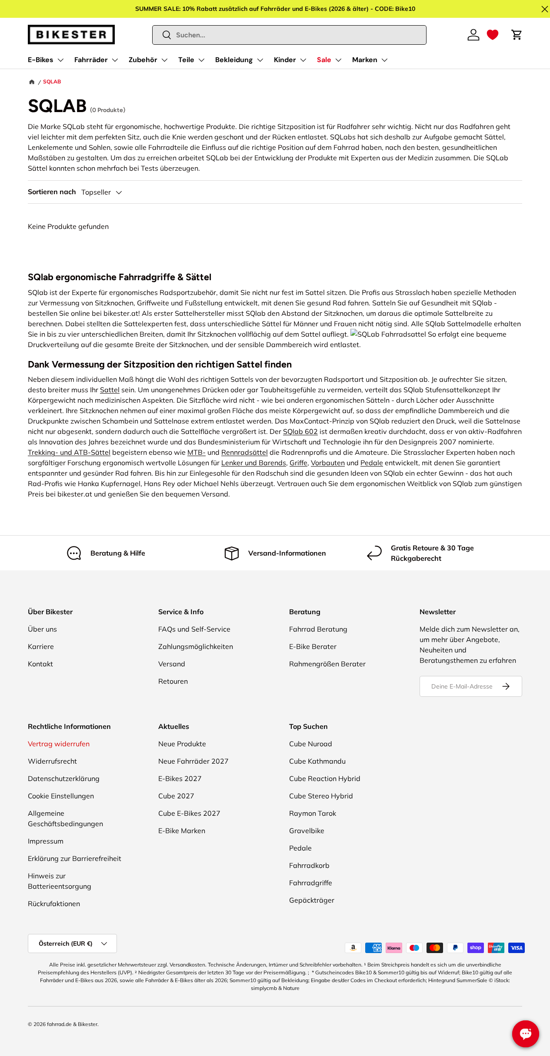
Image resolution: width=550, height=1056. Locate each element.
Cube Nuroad (310, 743)
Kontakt (40, 663)
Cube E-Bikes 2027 (189, 813)
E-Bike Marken (181, 830)
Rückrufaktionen (54, 903)
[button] (492, 34)
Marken (364, 59)
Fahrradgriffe (310, 882)
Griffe (298, 462)
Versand (171, 663)
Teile (186, 59)
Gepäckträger (311, 900)
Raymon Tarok (312, 813)
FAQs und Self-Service (194, 629)
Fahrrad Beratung (318, 629)
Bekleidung (234, 59)
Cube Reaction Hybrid (324, 778)
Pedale (371, 462)
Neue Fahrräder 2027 (193, 761)
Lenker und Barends (253, 462)
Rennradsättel (244, 452)
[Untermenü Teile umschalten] (201, 60)
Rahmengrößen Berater (327, 663)
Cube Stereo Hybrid (321, 795)
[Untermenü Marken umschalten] (384, 60)
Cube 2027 (176, 795)
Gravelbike (306, 830)
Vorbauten (328, 462)
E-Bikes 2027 (180, 778)
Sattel (110, 389)
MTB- (196, 452)
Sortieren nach (52, 192)
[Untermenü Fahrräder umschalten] (115, 60)
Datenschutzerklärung (64, 778)
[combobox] (289, 35)
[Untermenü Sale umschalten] (338, 60)
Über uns (42, 629)
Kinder (285, 59)
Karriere (41, 646)
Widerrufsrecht (52, 761)
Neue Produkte (182, 743)
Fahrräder (91, 59)
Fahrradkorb (309, 865)
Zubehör (143, 59)
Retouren (173, 681)
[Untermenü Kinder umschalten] (303, 60)
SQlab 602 (300, 431)
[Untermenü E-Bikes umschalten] (60, 60)
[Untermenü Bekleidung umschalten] (260, 60)
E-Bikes (40, 59)
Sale (324, 59)
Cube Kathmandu (317, 761)
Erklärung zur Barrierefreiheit (74, 858)
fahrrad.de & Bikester (72, 1024)
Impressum (45, 841)
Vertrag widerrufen (59, 743)
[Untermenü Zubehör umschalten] (164, 60)
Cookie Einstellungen (61, 795)
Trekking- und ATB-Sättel (69, 452)
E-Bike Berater (313, 646)
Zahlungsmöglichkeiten (195, 646)
